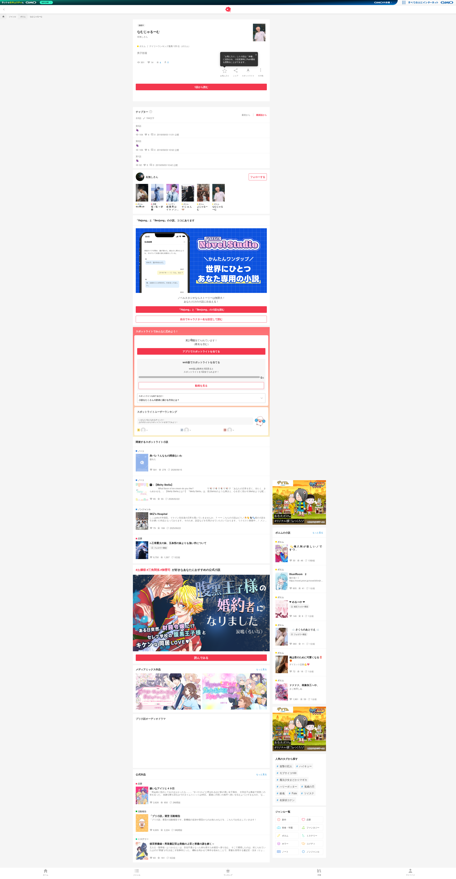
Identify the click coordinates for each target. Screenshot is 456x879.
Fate (293, 793)
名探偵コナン (286, 800)
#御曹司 (165, 570)
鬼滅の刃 (307, 786)
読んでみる (201, 658)
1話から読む (201, 87)
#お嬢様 (141, 570)
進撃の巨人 (284, 766)
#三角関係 (153, 570)
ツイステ (307, 793)
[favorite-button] (224, 70)
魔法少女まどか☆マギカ (292, 779)
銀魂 (281, 793)
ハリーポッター (287, 786)
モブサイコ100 (286, 773)
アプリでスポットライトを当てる (201, 351)
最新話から (261, 114)
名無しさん (142, 36)
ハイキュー (304, 766)
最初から (246, 114)
